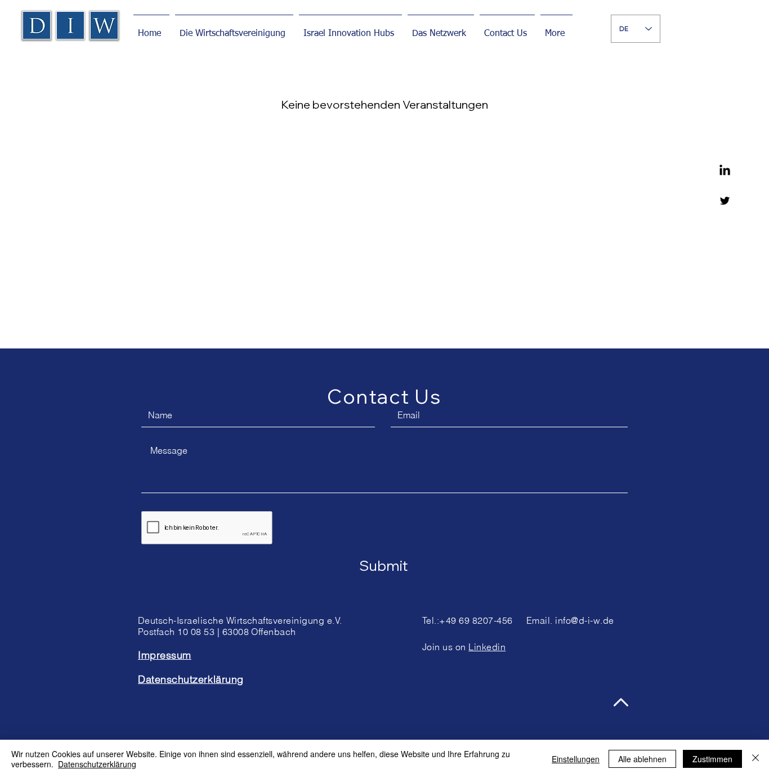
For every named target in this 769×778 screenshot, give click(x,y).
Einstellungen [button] (576, 758)
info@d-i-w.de (584, 620)
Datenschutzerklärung (97, 764)
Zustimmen (712, 758)
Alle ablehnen (642, 758)
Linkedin (487, 646)
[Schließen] (755, 759)
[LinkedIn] (724, 170)
